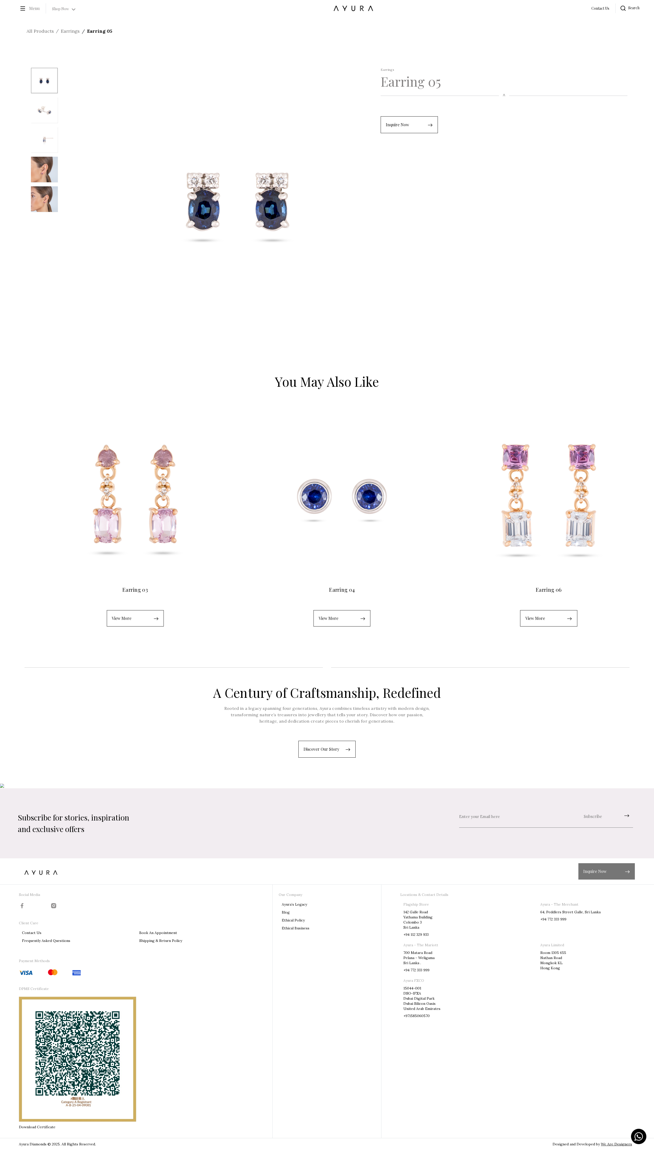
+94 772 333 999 (553, 919)
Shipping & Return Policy (160, 940)
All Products (40, 31)
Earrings (70, 31)
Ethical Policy (293, 920)
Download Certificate (37, 1127)
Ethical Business (295, 928)
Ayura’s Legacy (294, 904)
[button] (409, 124)
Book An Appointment (158, 932)
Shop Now (60, 8)
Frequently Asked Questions (46, 940)
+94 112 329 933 (416, 934)
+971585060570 (416, 1016)
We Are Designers (616, 1144)
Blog (286, 912)
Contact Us (600, 8)
